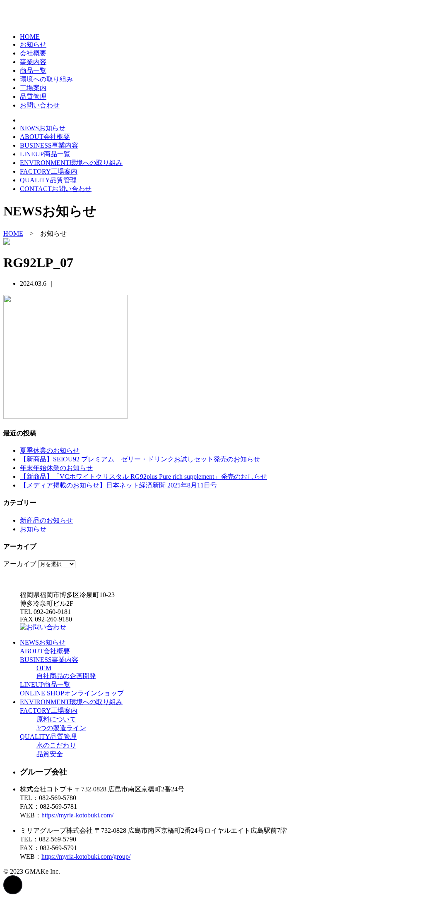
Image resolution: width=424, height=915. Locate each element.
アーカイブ (19, 563)
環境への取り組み (46, 79)
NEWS (42, 127)
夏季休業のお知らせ (50, 450)
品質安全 (49, 753)
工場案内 (33, 87)
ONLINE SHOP (72, 693)
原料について (56, 719)
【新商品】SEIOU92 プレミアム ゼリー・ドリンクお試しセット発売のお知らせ (140, 459)
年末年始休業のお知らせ (56, 467)
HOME (30, 36)
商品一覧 (33, 70)
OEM (43, 667)
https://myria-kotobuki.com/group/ (85, 856)
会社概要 (33, 53)
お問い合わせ (40, 105)
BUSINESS (49, 145)
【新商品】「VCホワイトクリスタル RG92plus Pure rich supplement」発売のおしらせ (143, 476)
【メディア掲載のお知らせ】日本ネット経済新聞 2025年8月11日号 (118, 485)
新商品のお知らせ (46, 520)
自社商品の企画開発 (66, 675)
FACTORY (48, 171)
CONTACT (56, 188)
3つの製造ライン (61, 727)
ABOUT (45, 136)
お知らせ (33, 44)
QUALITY (48, 180)
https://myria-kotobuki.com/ (77, 815)
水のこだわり (56, 745)
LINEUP (45, 154)
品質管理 (33, 96)
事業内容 (33, 61)
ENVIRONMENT (71, 162)
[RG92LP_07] (65, 416)
